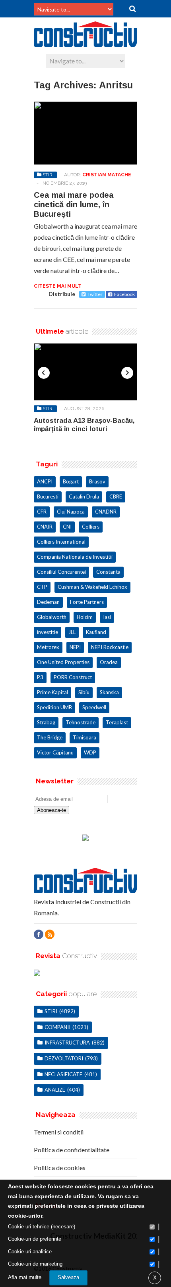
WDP (90, 752)
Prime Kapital (52, 692)
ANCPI (44, 481)
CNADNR (106, 511)
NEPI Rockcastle (109, 647)
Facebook (124, 294)
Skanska (109, 692)
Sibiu (83, 692)
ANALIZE (55, 1090)
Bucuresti (47, 496)
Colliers (90, 526)
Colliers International (61, 541)
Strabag (46, 722)
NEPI (75, 647)
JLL (72, 632)
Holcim (85, 617)
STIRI (48, 175)
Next (127, 373)
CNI (67, 526)
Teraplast (117, 722)
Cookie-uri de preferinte (34, 1239)
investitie (47, 632)
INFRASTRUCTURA (67, 1042)
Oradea (109, 662)
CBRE (115, 496)
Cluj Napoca (71, 511)
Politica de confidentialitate (71, 1149)
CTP (42, 587)
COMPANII (57, 1027)
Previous (44, 373)
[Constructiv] (85, 43)
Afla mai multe (24, 1277)
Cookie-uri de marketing (35, 1264)
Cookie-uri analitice (30, 1252)
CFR (42, 511)
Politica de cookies (60, 1167)
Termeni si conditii (59, 1132)
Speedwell (94, 707)
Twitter (95, 294)
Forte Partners (87, 602)
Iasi (107, 617)
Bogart (71, 481)
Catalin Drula (84, 496)
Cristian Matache (106, 175)
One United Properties (63, 662)
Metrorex (48, 647)
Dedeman (48, 602)
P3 (40, 677)
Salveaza (68, 1277)
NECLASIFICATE (63, 1074)
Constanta (108, 572)
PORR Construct (73, 677)
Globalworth (51, 617)
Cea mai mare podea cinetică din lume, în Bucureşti (74, 204)
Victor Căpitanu (55, 752)
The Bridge (49, 737)
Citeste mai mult (58, 286)
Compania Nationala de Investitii (75, 557)
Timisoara (84, 737)
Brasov (97, 481)
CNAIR (44, 526)
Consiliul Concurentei (61, 572)
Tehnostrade (80, 722)
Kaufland (96, 632)
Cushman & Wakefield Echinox (92, 587)
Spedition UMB (54, 707)
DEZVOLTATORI (64, 1058)
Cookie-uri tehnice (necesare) (41, 1227)
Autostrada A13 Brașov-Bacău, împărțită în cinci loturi (84, 424)
